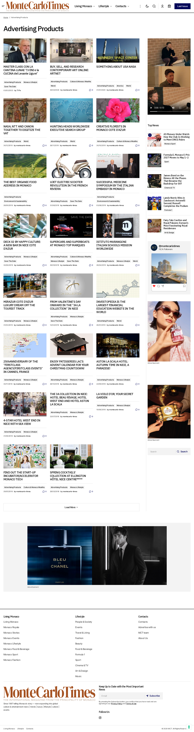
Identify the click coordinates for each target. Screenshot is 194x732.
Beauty (78, 643)
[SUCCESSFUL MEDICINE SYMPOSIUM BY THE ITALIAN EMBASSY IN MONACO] (117, 166)
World (53, 86)
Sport (166, 162)
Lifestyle (80, 616)
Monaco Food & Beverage (16, 649)
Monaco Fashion (11, 659)
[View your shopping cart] (169, 6)
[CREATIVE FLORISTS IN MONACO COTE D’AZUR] (117, 110)
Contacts (143, 616)
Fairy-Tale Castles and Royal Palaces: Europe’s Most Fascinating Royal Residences (176, 224)
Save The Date (10, 86)
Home (5, 17)
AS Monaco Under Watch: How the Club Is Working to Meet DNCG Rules (177, 137)
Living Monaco (11, 616)
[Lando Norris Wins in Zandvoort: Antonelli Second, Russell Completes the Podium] (154, 203)
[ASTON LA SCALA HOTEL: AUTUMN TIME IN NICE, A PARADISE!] (117, 345)
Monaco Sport (169, 144)
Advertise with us (147, 627)
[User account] (162, 6)
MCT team (143, 632)
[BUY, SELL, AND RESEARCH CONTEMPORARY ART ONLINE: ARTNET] (71, 50)
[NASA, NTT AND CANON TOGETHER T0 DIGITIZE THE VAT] (25, 110)
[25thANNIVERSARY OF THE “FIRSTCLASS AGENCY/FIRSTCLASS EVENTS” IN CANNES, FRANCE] (25, 345)
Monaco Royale (11, 627)
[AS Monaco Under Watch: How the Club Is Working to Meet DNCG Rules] (154, 139)
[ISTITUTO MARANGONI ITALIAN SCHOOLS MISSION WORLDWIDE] (117, 226)
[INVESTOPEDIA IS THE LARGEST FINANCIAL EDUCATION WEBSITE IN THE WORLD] (117, 285)
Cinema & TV (169, 188)
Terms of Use (131, 703)
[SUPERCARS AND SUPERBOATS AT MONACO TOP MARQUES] (71, 226)
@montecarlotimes (169, 246)
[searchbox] (161, 451)
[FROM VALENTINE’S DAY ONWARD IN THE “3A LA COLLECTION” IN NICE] (71, 285)
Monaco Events (11, 638)
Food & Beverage (83, 649)
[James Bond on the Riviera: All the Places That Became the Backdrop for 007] (154, 181)
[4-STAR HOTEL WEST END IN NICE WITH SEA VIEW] (25, 404)
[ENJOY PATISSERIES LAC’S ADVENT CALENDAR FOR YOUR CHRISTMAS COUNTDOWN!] (71, 345)
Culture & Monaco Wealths (80, 81)
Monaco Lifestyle (30, 82)
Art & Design (169, 232)
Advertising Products (12, 82)
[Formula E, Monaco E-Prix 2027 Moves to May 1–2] (154, 160)
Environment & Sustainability (15, 201)
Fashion (79, 638)
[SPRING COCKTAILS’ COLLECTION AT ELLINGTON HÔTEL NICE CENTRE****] (71, 456)
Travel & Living (82, 632)
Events (78, 627)
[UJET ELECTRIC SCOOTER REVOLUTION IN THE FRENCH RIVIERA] (71, 166)
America (120, 86)
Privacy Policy (116, 703)
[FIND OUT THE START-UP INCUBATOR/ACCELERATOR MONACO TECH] (25, 456)
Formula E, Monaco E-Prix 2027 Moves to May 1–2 (176, 156)
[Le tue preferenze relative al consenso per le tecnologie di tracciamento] (189, 727)
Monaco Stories (11, 632)
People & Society (83, 621)
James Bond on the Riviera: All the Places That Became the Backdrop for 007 (175, 179)
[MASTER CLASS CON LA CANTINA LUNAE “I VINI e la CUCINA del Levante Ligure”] (25, 50)
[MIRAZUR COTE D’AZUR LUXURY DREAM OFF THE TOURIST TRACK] (25, 285)
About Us (143, 638)
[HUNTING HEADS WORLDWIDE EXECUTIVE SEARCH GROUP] (71, 110)
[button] (3, 6)
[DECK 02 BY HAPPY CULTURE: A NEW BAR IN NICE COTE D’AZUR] (25, 226)
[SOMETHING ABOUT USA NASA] (117, 50)
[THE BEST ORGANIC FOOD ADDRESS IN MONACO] (25, 166)
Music (78, 676)
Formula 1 (168, 210)
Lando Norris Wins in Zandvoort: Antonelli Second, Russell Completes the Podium (176, 202)
